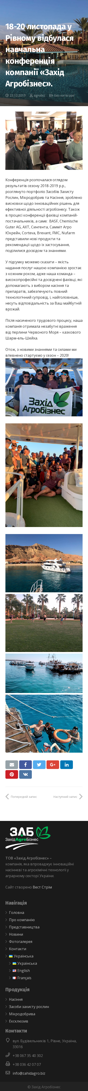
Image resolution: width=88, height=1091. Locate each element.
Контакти (17, 948)
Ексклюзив (18, 1021)
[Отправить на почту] (11, 764)
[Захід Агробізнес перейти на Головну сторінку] (28, 848)
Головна (16, 912)
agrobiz (39, 95)
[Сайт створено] (19, 893)
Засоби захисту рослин (29, 1006)
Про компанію (22, 919)
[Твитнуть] (39, 764)
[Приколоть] (11, 774)
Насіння (16, 999)
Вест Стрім (42, 887)
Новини (16, 934)
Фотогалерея (20, 941)
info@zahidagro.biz (29, 1073)
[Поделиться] (25, 764)
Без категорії (64, 95)
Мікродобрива (22, 1013)
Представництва (24, 927)
